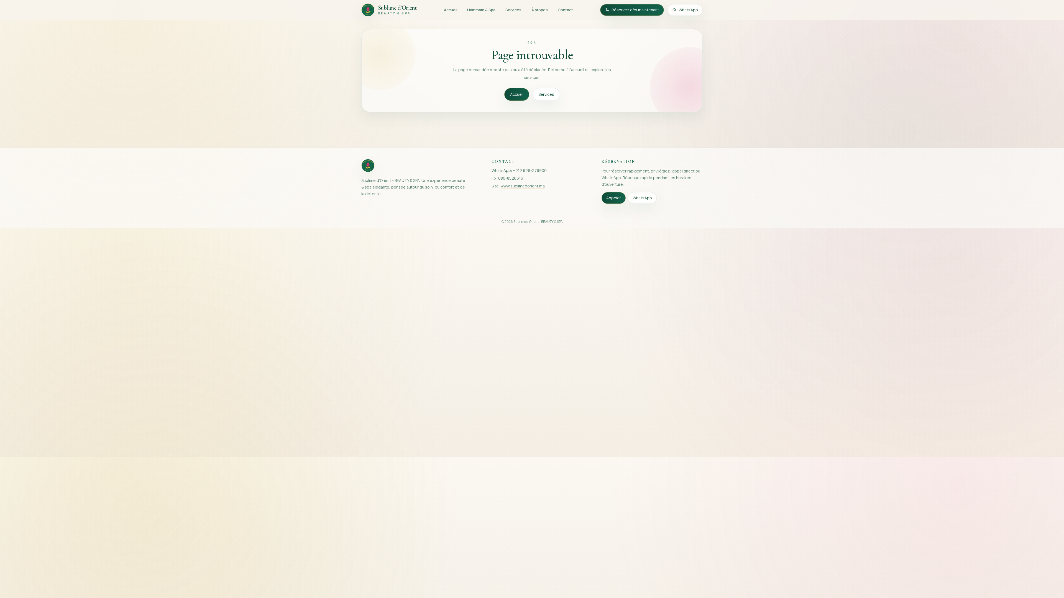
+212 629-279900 (530, 170)
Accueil (450, 9)
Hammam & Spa (481, 9)
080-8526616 (510, 178)
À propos (539, 9)
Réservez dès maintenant (635, 9)
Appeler (613, 197)
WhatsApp (688, 9)
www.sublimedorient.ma (523, 186)
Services (513, 9)
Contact (565, 9)
